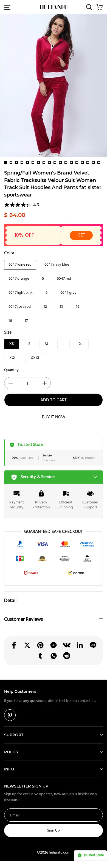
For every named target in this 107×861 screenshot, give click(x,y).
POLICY (11, 752)
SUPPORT (13, 734)
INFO (9, 769)
